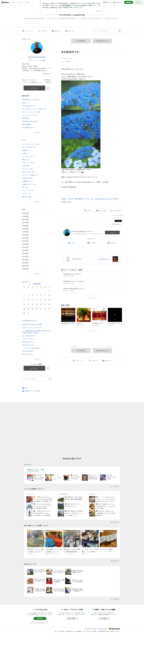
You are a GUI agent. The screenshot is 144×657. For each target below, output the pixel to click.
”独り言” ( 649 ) (27, 196)
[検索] (119, 31)
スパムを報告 (60, 631)
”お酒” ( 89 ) (26, 166)
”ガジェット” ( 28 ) (28, 162)
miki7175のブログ (27, 354)
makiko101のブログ (28, 345)
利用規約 (79, 631)
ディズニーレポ (30, 494)
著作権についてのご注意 (32, 391)
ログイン (138, 2)
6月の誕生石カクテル (102, 41)
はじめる (40, 618)
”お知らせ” (69, 61)
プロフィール (32, 60)
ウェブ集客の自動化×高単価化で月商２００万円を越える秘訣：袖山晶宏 (36, 332)
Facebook (93, 243)
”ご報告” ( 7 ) (26, 153)
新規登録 (128, 2)
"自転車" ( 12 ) (26, 150)
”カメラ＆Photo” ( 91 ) (29, 147)
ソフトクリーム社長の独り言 (31, 348)
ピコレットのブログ (28, 339)
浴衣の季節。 (26, 118)
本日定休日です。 (71, 51)
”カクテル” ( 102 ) (27, 169)
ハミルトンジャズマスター (30, 115)
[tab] (33, 469)
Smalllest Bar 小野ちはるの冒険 (32, 324)
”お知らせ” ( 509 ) (27, 178)
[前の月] (29, 284)
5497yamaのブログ (28, 342)
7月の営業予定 (80, 41)
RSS (26, 388)
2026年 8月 (37, 284)
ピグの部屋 (41, 60)
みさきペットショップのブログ (31, 327)
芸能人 (42, 469)
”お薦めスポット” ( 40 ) (29, 184)
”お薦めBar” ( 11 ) (27, 181)
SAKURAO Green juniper (29, 121)
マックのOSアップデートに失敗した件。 (34, 109)
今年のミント (26, 103)
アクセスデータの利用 (90, 631)
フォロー (112, 232)
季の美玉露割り (27, 124)
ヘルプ (118, 631)
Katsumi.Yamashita (36, 57)
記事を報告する (118, 224)
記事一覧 (44, 31)
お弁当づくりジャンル (33, 469)
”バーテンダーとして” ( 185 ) (31, 144)
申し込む (104, 618)
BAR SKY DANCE (27, 351)
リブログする (116, 210)
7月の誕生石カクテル (28, 106)
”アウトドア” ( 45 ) (28, 190)
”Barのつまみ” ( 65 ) (28, 172)
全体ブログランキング (29, 80)
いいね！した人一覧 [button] (116, 215)
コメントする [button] (103, 210)
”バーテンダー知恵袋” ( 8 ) (30, 175)
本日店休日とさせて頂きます (31, 100)
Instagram (113, 243)
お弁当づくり (93, 494)
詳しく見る (72, 618)
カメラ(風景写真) (63, 494)
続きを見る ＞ (47, 74)
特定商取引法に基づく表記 (106, 631)
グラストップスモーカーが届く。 (32, 112)
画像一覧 (57, 31)
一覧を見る (36, 132)
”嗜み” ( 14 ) (25, 159)
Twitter (73, 243)
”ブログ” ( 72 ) (26, 193)
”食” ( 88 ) (25, 187)
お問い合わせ (70, 631)
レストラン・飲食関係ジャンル (31, 82)
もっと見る (91, 298)
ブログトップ (29, 31)
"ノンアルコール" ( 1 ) (29, 156)
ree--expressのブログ (29, 336)
